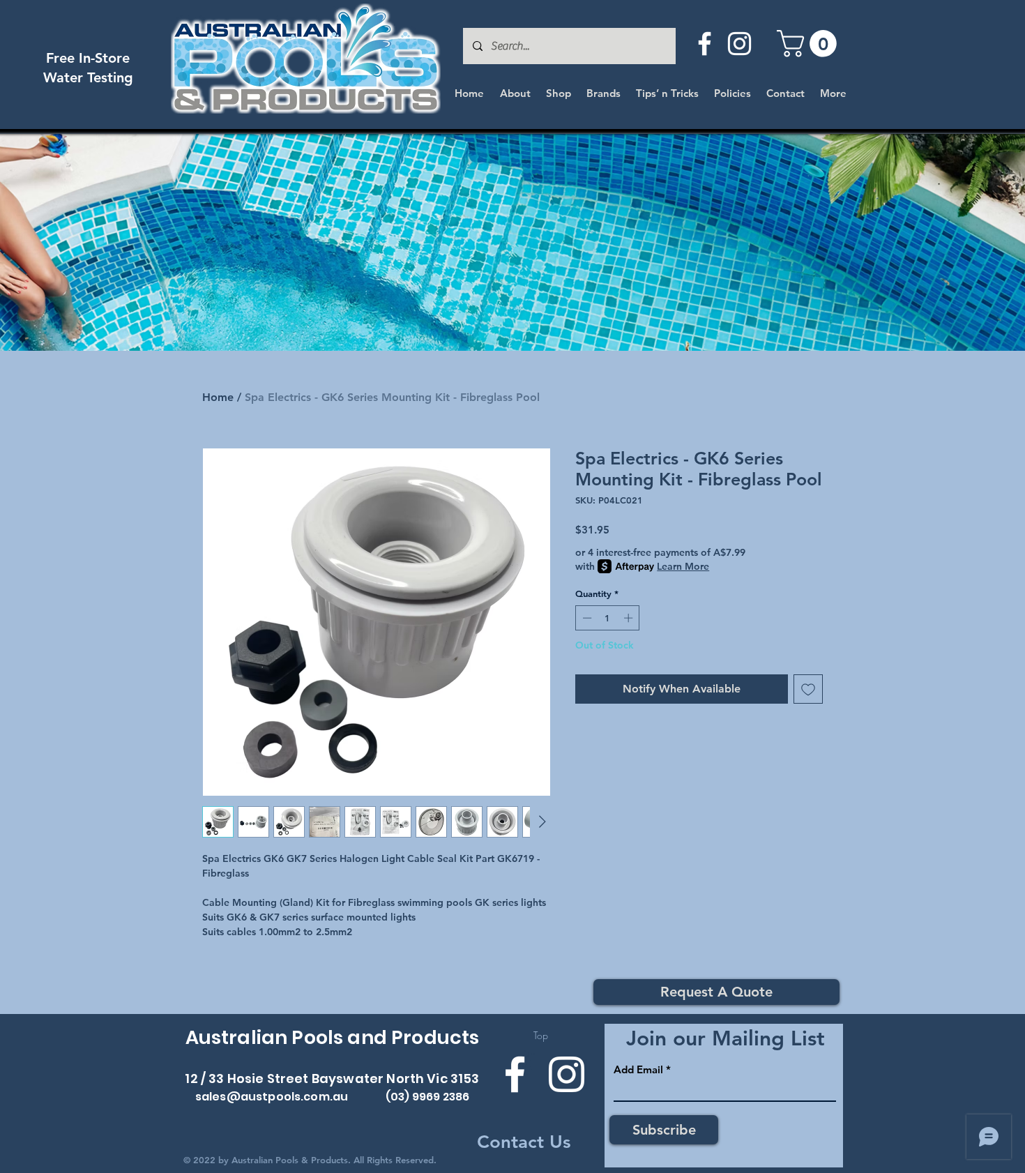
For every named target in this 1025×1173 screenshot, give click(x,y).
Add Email (638, 1069)
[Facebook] (704, 43)
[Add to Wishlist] (808, 689)
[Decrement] (585, 618)
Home (218, 397)
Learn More (683, 566)
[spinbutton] (607, 618)
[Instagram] (739, 43)
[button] (810, 43)
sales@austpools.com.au (272, 1097)
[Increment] (629, 618)
